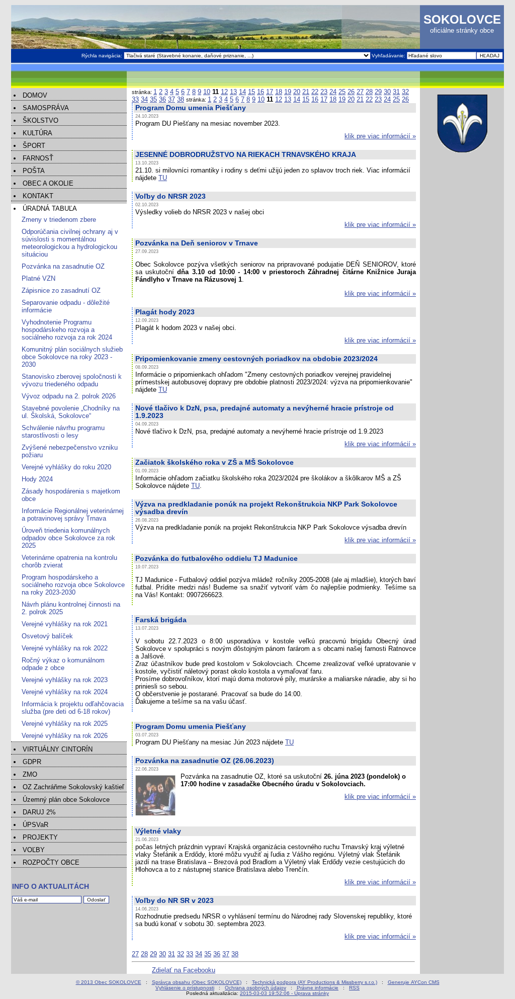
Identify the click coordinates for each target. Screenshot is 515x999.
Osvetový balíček (47, 636)
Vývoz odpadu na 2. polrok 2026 (69, 396)
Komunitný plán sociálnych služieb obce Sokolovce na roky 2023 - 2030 (72, 357)
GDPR (32, 762)
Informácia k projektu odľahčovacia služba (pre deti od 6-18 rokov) (73, 707)
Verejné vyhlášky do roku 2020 (66, 467)
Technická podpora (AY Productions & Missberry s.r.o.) (314, 982)
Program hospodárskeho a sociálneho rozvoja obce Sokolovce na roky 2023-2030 (73, 584)
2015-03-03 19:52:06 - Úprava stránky (284, 993)
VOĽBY (34, 850)
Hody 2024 (37, 479)
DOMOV (35, 95)
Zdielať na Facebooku (183, 970)
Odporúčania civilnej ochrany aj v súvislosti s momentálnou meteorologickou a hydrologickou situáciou (70, 243)
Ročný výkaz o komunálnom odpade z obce (63, 664)
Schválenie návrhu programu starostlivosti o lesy (63, 431)
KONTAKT (38, 196)
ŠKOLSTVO (40, 120)
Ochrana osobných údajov (255, 987)
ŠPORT (34, 145)
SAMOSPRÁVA (46, 108)
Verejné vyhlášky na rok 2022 (65, 648)
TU (162, 178)
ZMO (30, 774)
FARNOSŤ (38, 158)
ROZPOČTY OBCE (51, 862)
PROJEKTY (40, 837)
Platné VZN (38, 278)
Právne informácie (317, 987)
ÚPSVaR (35, 824)
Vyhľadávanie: (389, 55)
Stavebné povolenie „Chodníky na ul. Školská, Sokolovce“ (71, 412)
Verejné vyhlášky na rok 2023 (65, 680)
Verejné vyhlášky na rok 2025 (65, 723)
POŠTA (34, 171)
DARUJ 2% (39, 812)
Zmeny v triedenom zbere (59, 219)
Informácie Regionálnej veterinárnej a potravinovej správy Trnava (73, 514)
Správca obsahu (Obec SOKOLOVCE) (196, 982)
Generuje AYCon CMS (414, 982)
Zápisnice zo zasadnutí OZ (61, 290)
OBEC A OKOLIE (48, 183)
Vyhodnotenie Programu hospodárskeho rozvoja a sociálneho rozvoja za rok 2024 (67, 329)
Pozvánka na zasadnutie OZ (63, 266)
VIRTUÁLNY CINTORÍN (58, 749)
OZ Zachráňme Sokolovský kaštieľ (73, 787)
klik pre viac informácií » (380, 136)
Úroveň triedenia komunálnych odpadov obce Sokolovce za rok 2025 (68, 538)
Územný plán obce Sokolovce (66, 799)
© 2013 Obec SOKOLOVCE (108, 982)
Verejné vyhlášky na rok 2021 (65, 624)
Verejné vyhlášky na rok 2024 (65, 692)
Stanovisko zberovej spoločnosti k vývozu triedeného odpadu (72, 380)
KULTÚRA (37, 133)
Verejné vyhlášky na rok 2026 (65, 735)
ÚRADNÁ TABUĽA (50, 208)
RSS (354, 987)
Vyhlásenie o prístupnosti (184, 987)
